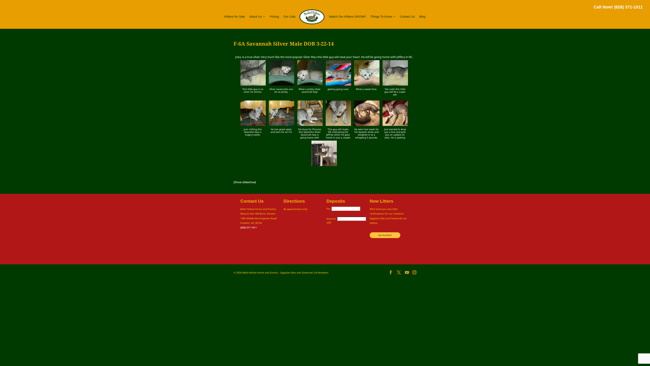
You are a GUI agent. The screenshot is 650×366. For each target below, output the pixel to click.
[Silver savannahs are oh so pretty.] (281, 73)
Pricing (274, 16)
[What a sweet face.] (367, 73)
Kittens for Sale (234, 16)
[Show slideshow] (245, 182)
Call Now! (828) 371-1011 (618, 7)
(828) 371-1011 (248, 227)
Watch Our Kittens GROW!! (347, 16)
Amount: (332, 218)
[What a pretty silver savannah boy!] (310, 73)
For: (329, 208)
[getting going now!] (338, 73)
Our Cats (289, 16)
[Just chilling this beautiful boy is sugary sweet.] (253, 113)
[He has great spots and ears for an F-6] (281, 113)
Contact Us (407, 16)
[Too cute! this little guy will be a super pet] (395, 73)
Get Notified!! (385, 235)
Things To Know (381, 16)
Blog (422, 16)
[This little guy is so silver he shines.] (253, 73)
